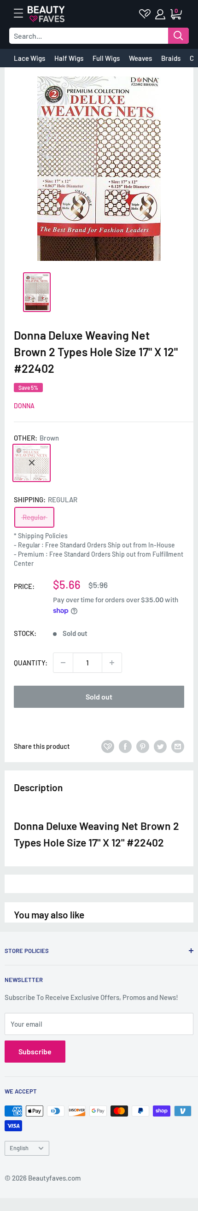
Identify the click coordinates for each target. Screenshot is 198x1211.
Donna (24, 406)
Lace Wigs (29, 58)
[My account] (161, 14)
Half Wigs (68, 58)
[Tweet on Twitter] (160, 746)
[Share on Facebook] (125, 746)
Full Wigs (106, 58)
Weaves (140, 58)
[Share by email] (177, 746)
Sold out (99, 696)
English (19, 1148)
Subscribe (35, 1051)
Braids (171, 58)
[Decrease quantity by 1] (63, 662)
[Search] (178, 36)
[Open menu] (23, 13)
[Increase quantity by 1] (112, 662)
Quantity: (30, 662)
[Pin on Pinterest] (142, 746)
